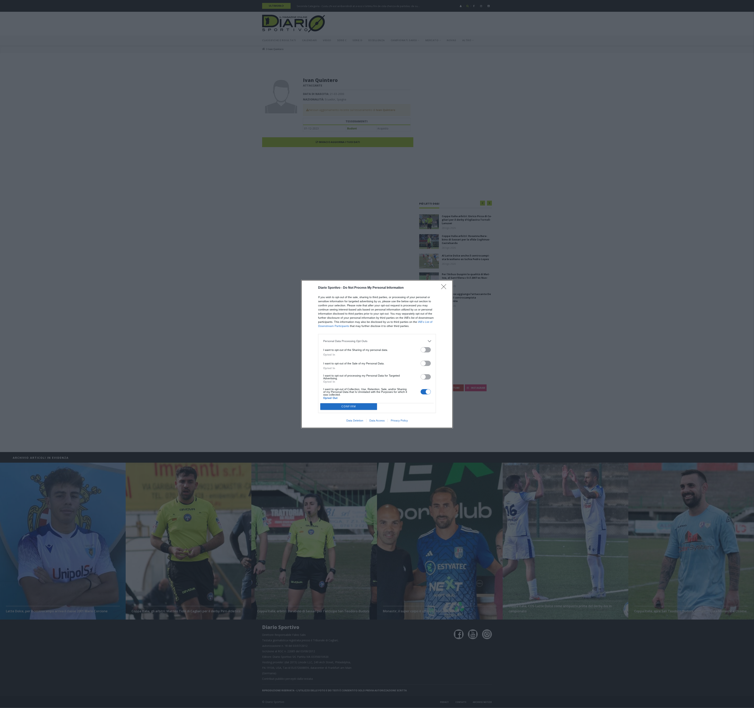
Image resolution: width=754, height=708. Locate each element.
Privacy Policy (399, 420)
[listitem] (377, 341)
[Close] (445, 288)
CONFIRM (348, 406)
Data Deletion (354, 420)
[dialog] (377, 354)
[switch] (426, 349)
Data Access (377, 420)
